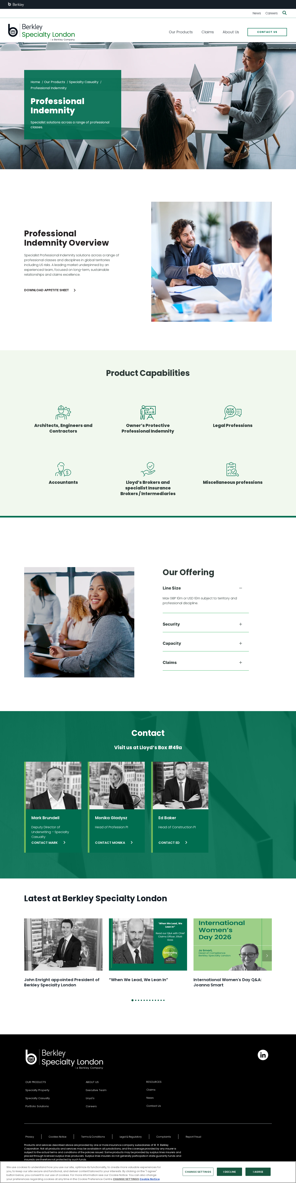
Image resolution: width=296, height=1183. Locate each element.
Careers (271, 13)
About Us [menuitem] (231, 31)
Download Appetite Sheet (46, 290)
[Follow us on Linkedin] (263, 1054)
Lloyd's (90, 1098)
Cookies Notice (57, 1136)
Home (35, 82)
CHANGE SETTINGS (198, 1172)
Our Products (54, 82)
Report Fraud (193, 1136)
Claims (150, 1090)
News (257, 13)
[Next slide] (267, 955)
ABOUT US (92, 1082)
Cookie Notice (150, 1179)
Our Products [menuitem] (181, 31)
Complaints (163, 1136)
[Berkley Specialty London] (41, 32)
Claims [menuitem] (208, 31)
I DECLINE (229, 1172)
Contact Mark (45, 842)
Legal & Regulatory (131, 1136)
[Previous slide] (29, 955)
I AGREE (258, 1172)
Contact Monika (110, 842)
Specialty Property (37, 1090)
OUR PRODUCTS (35, 1082)
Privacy (29, 1136)
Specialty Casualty (83, 82)
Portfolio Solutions (37, 1106)
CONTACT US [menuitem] (267, 32)
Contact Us (153, 1106)
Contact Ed (169, 842)
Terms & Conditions (93, 1136)
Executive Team (96, 1090)
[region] (148, 1172)
